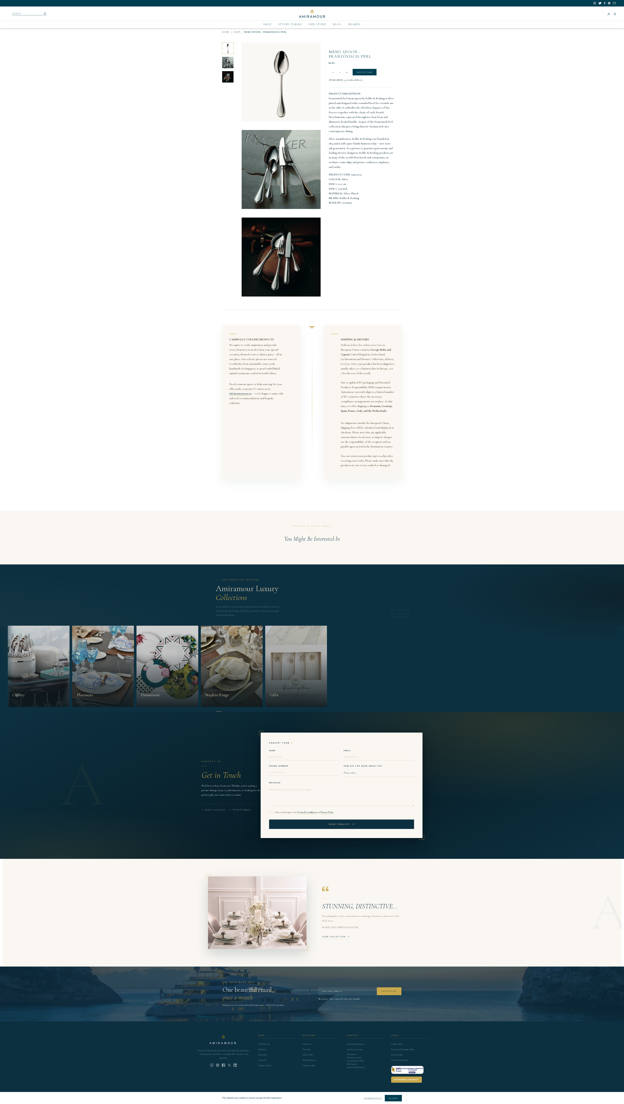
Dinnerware (263, 1054)
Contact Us (307, 1044)
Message (275, 783)
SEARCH (16, 13)
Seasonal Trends (309, 1060)
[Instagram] (211, 1065)
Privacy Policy (327, 812)
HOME (225, 32)
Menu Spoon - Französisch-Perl (350, 54)
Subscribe (389, 991)
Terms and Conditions (400, 1060)
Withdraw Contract (406, 1080)
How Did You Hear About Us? (363, 766)
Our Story (317, 24)
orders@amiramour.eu (356, 1044)
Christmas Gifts (309, 1065)
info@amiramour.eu (240, 393)
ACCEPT (393, 1098)
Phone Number (278, 766)
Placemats (262, 1049)
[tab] (219, 711)
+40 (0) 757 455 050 (355, 1049)
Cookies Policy (397, 1044)
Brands (354, 24)
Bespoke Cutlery (264, 1065)
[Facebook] (223, 1065)
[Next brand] (404, 613)
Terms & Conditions (307, 812)
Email (347, 750)
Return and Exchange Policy (402, 1049)
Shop (267, 24)
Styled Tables (290, 24)
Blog (337, 24)
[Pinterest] (217, 1065)
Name (272, 750)
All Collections (264, 1044)
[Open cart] (615, 13)
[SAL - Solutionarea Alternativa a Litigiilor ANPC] (407, 1070)
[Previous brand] (395, 613)
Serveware (262, 1060)
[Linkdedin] (229, 1065)
